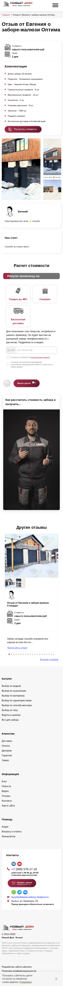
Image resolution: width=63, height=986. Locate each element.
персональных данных (40, 357)
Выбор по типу (10, 710)
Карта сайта (8, 805)
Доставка (7, 741)
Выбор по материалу (13, 695)
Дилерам (7, 750)
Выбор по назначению (14, 691)
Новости (6, 786)
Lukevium (27, 967)
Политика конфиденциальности (19, 971)
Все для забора (10, 720)
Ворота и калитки (11, 715)
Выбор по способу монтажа (17, 705)
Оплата (6, 746)
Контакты (7, 801)
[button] (9, 654)
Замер (5, 760)
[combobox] (11, 350)
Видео (5, 791)
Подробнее (25, 982)
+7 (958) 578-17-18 (24, 869)
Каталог (7, 678)
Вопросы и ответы (12, 831)
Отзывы (6, 796)
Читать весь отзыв (17, 647)
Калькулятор (8, 836)
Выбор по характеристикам (17, 700)
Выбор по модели (11, 686)
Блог (4, 781)
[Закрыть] (56, 978)
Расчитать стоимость (25, 129)
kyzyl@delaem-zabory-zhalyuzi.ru (30, 897)
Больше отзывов (49, 659)
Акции (5, 826)
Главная (6, 15)
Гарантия (7, 755)
